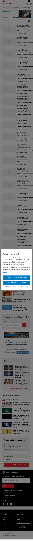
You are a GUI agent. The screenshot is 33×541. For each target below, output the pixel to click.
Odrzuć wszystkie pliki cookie (16, 283)
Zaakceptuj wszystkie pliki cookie (16, 277)
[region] (16, 269)
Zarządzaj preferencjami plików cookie (16, 286)
